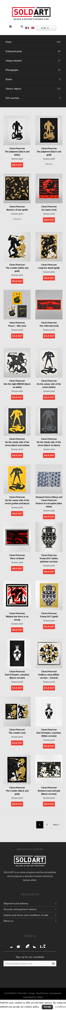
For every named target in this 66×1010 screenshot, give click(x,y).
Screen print (17, 159)
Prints (33, 42)
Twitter (33, 945)
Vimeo (46, 945)
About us (8, 920)
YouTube (26, 945)
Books (33, 79)
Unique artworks (33, 60)
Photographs (33, 70)
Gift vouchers (33, 98)
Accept (47, 1006)
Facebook (13, 945)
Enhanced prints (33, 51)
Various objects (33, 88)
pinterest (40, 945)
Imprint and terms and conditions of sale (26, 915)
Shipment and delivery (16, 903)
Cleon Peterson (17, 148)
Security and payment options (20, 909)
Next (55, 824)
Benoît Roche (42, 993)
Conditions (60, 1006)
